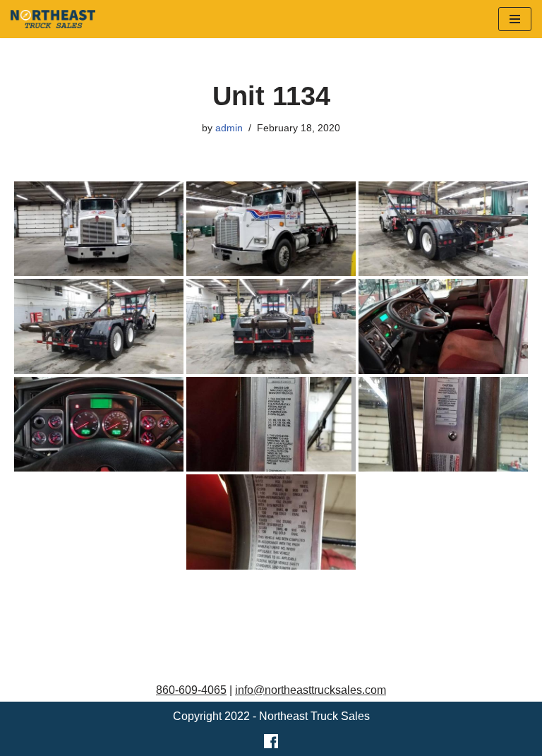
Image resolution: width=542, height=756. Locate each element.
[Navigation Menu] (514, 19)
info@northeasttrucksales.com (310, 690)
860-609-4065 (191, 690)
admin (229, 127)
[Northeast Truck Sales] (53, 19)
